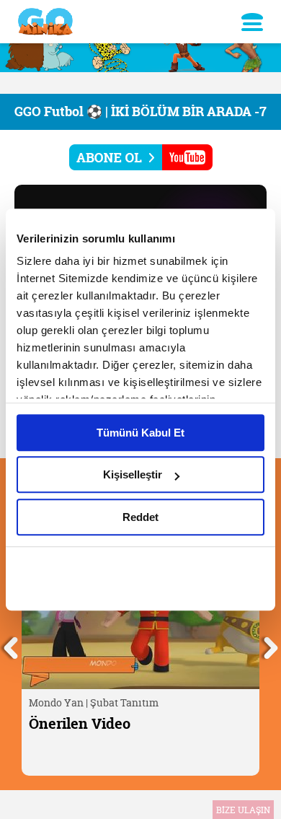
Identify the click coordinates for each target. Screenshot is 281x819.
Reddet (140, 517)
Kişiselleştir (132, 474)
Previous (11, 645)
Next (270, 645)
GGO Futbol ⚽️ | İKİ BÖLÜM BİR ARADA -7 (140, 111)
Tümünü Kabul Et (140, 432)
